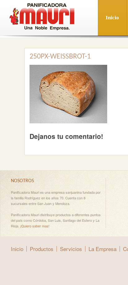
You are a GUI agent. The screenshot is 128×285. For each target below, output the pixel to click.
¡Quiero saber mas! (34, 225)
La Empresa (103, 249)
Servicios (71, 249)
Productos (41, 249)
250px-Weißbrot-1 (60, 56)
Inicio (112, 18)
